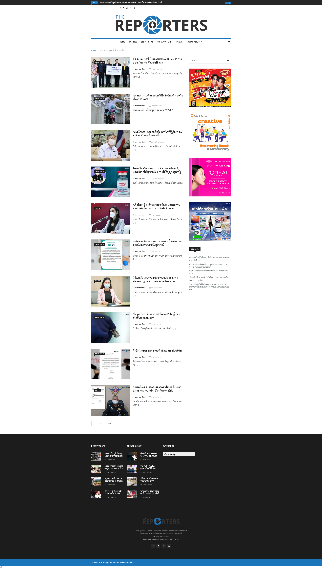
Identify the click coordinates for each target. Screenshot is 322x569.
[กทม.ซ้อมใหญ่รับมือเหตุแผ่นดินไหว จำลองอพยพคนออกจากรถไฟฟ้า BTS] (97, 457)
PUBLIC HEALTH (99, 62)
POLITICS (133, 42)
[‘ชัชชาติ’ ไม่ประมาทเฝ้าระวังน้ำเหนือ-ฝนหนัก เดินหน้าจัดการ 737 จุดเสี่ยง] (97, 494)
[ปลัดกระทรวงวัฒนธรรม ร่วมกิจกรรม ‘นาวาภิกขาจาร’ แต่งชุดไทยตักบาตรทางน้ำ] (132, 482)
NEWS (150, 42)
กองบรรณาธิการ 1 (141, 69)
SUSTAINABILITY (193, 42)
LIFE (169, 42)
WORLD (160, 42)
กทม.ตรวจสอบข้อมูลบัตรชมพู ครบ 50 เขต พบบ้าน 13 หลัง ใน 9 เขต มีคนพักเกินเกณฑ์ (208, 265)
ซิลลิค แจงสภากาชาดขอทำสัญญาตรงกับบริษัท (157, 350)
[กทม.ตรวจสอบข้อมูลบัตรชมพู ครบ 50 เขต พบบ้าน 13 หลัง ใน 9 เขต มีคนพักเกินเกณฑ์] (97, 469)
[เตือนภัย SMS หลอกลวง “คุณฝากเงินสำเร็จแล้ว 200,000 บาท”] (132, 457)
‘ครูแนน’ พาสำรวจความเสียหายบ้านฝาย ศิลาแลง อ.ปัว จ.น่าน (122, 2)
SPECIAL (179, 42)
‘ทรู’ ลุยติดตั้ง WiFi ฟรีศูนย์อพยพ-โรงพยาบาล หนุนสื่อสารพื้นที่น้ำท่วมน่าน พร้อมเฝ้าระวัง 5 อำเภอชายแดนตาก (209, 287)
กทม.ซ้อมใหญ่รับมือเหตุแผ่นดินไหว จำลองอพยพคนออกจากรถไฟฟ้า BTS (209, 258)
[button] (226, 3)
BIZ (142, 42)
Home (122, 42)
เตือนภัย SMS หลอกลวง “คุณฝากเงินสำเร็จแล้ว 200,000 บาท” (148, 455)
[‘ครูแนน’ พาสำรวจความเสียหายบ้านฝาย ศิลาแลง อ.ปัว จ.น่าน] (97, 482)
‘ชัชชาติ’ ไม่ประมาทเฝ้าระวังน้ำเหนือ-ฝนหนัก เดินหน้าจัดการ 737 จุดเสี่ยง (208, 278)
